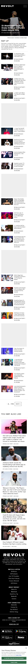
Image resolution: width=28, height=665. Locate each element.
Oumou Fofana (8, 469)
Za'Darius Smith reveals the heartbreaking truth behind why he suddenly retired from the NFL (14, 464)
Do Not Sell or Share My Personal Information (14, 658)
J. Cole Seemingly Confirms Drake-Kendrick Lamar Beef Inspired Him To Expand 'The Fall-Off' (20, 362)
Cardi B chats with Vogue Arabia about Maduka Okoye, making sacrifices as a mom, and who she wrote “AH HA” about (14, 517)
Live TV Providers (14, 576)
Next (17, 404)
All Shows (14, 571)
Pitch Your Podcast (14, 578)
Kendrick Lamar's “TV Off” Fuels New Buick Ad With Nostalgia (19, 165)
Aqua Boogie (7, 32)
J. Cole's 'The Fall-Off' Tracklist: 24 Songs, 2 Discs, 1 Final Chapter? (19, 130)
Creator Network (14, 581)
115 (12, 404)
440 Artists (14, 583)
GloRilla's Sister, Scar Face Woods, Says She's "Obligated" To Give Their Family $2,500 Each (20, 81)
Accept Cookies (14, 662)
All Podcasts (14, 574)
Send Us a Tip (14, 594)
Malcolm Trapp (20, 87)
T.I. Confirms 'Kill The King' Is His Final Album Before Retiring (19, 227)
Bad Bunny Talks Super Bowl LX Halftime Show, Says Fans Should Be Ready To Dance (19, 67)
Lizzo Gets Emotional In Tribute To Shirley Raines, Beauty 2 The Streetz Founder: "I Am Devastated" (20, 389)
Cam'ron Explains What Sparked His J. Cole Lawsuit (19, 154)
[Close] (26, 648)
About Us (14, 589)
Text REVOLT (14, 609)
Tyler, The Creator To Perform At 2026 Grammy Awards (19, 350)
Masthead (14, 591)
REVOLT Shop (14, 612)
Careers (14, 599)
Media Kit (14, 596)
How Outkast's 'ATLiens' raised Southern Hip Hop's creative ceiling (14, 543)
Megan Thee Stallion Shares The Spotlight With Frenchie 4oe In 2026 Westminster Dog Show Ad (19, 201)
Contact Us (14, 607)
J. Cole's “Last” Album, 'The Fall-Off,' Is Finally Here (19, 94)
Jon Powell (7, 546)
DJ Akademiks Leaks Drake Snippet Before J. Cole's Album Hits (19, 55)
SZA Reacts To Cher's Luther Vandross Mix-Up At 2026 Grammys (19, 314)
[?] (7, 56)
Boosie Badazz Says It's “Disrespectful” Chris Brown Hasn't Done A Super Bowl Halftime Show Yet (19, 239)
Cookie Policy (18, 655)
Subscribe (14, 605)
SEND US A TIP (14, 624)
